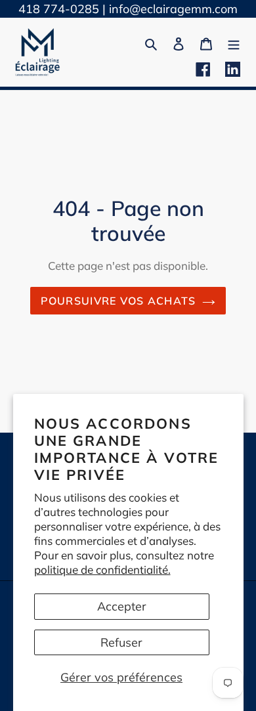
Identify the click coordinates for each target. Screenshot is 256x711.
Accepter (121, 606)
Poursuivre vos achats (118, 300)
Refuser (121, 642)
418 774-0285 (58, 8)
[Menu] (233, 42)
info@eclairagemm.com (173, 8)
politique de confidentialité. (102, 569)
